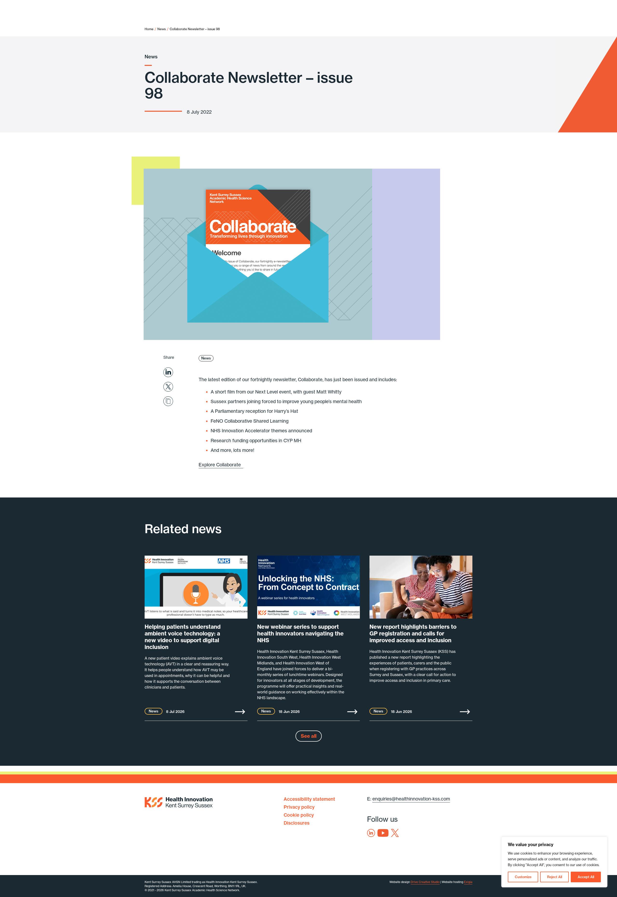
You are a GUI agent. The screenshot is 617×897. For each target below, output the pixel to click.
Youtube (383, 833)
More (240, 711)
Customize (523, 877)
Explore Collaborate (221, 465)
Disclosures (296, 823)
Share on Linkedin (168, 372)
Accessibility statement (309, 799)
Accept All (586, 877)
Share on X (168, 387)
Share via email (168, 401)
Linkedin (371, 833)
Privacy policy (299, 807)
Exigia (468, 882)
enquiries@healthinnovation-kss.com (411, 799)
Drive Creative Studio (425, 882)
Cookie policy (299, 815)
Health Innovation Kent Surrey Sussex (179, 801)
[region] (554, 862)
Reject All (554, 877)
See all (308, 736)
